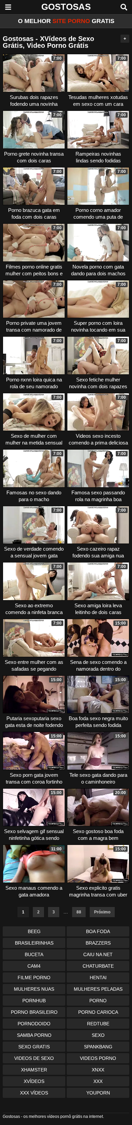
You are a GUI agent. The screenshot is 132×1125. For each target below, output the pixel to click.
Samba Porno (34, 1035)
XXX (98, 1081)
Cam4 (34, 966)
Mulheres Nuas (34, 989)
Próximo (102, 912)
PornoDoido (34, 1023)
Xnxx (98, 1069)
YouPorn (98, 1093)
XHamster (34, 1069)
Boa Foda (98, 931)
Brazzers (98, 943)
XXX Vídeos (34, 1093)
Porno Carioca (98, 1012)
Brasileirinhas (34, 943)
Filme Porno (34, 977)
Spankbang (98, 1046)
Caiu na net (98, 954)
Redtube (98, 1023)
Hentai (98, 977)
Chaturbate (98, 966)
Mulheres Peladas (98, 989)
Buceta (34, 954)
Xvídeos (34, 1081)
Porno (98, 1000)
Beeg (34, 931)
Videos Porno (98, 1058)
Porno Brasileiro (34, 1012)
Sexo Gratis (34, 1046)
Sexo (98, 1035)
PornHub (34, 1000)
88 (78, 912)
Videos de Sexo (34, 1058)
